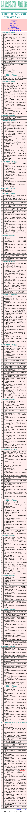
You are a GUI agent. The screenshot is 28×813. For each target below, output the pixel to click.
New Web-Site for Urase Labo (14, 30)
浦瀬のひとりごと (14, 23)
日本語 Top (14, 21)
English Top (14, 20)
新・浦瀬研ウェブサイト (14, 28)
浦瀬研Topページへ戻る (21, 809)
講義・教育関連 (14, 25)
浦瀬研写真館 (14, 27)
